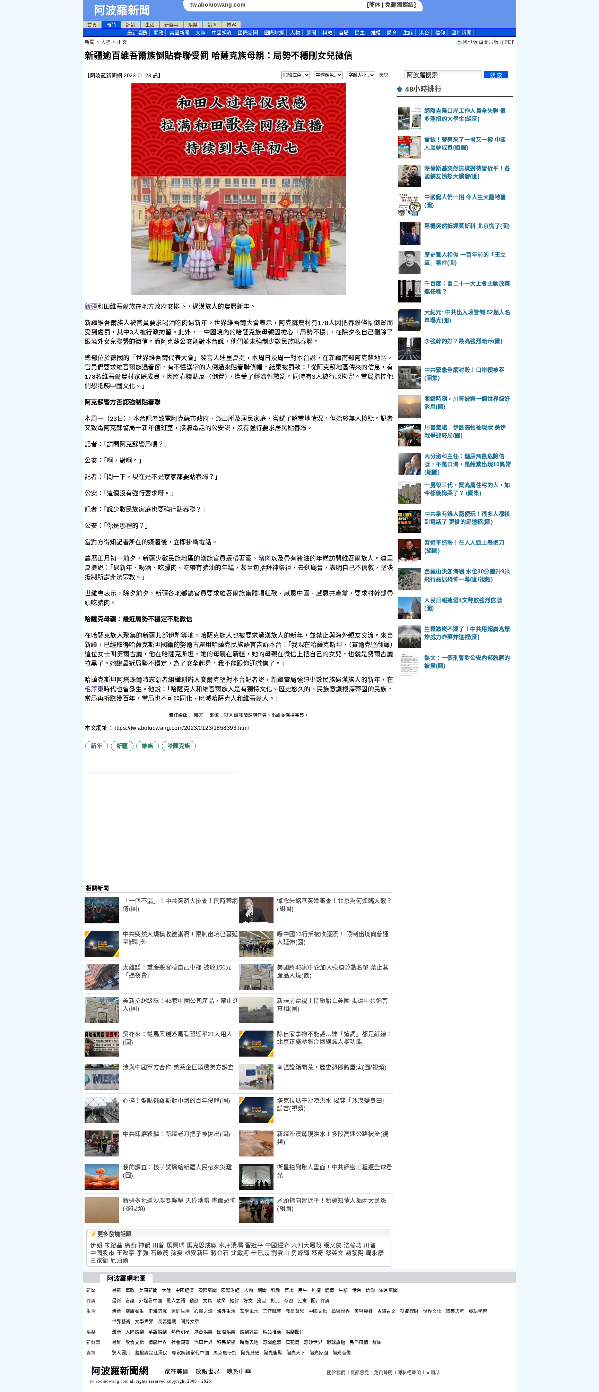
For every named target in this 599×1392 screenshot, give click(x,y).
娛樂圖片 (295, 1331)
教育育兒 (295, 1311)
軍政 (158, 32)
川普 (159, 1245)
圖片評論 (320, 1300)
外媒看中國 (151, 1300)
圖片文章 (190, 1321)
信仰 (440, 32)
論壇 (212, 24)
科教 (327, 32)
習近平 (254, 1245)
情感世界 (157, 1342)
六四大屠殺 (306, 1245)
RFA (228, 715)
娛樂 (193, 24)
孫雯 (177, 1253)
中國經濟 (222, 32)
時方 (199, 715)
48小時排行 (423, 89)
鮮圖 (377, 1342)
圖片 (461, 32)
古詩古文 (386, 1311)
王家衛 (99, 1260)
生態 (408, 32)
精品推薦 (272, 1331)
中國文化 (318, 1311)
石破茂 (159, 1253)
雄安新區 (197, 1253)
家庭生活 (180, 1311)
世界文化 (432, 1311)
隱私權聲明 (409, 1372)
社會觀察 (180, 1342)
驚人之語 (175, 1300)
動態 (194, 1300)
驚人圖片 (121, 1352)
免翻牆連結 (399, 5)
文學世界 (144, 1321)
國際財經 (274, 32)
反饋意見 (359, 1372)
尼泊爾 (119, 1260)
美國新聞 (180, 32)
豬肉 (264, 558)
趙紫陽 (355, 1253)
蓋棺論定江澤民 (151, 1352)
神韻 (144, 1245)
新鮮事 (171, 24)
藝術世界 (340, 1311)
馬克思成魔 (201, 1245)
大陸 (201, 32)
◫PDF (507, 42)
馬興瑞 (175, 1245)
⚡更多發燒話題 (111, 1234)
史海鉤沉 (157, 1311)
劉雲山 (280, 1253)
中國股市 (102, 1253)
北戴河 (240, 1253)
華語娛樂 (157, 1331)
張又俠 (332, 1245)
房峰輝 (300, 1253)
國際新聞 (248, 32)
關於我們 (336, 1372)
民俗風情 (358, 1342)
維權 (376, 32)
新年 (96, 746)
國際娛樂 (226, 1331)
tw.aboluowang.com (218, 5)
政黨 (221, 1300)
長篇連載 (167, 1321)
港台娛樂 (203, 1331)
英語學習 (478, 1311)
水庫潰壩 (231, 1245)
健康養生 (134, 1311)
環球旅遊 (336, 1342)
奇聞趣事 (272, 1342)
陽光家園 (319, 1352)
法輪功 (353, 1245)
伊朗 (96, 1245)
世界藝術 (121, 1321)
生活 (150, 24)
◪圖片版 (489, 42)
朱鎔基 (113, 1245)
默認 (383, 75)
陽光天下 (296, 1352)
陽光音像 (341, 1352)
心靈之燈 (203, 1311)
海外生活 (226, 1311)
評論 (130, 24)
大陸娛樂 (134, 1331)
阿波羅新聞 (122, 10)
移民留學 (226, 1342)
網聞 (311, 32)
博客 (231, 24)
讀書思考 (455, 1311)
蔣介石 (220, 1253)
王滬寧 (125, 1253)
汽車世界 (203, 1342)
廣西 (130, 1245)
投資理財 (409, 1311)
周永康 (375, 1253)
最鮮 (116, 1342)
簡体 (375, 5)
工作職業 (272, 1311)
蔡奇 (317, 1253)
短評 (234, 1300)
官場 (344, 32)
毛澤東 (94, 689)
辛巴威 (260, 1253)
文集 (207, 1300)
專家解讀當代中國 (190, 1352)
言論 (130, 1300)
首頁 (92, 24)
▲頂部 (433, 1372)
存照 (288, 1300)
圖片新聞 (388, 1290)
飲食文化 (134, 1342)
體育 (392, 32)
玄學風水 (249, 1311)
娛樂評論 (249, 1331)
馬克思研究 (225, 1352)
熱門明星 (180, 1331)
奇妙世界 (313, 1342)
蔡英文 (334, 1253)
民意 (302, 1300)
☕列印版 (466, 42)
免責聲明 (383, 1372)
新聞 (111, 24)
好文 (248, 1300)
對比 (275, 1300)
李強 (143, 1253)
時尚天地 (249, 1342)
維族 (147, 746)
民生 (360, 32)
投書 (261, 1300)
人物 (295, 32)
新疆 (91, 306)
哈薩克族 (178, 746)
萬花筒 (293, 1342)
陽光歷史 (250, 1352)
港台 (424, 32)
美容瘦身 (363, 1311)
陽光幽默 (273, 1352)
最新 (137, 32)
